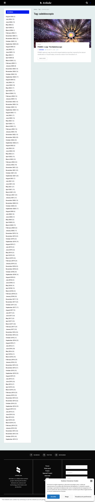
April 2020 (9, 222)
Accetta (53, 497)
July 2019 (9, 247)
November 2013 (10, 433)
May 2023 (9, 121)
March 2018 (9, 291)
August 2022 (9, 145)
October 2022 (10, 140)
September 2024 (11, 77)
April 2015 (9, 387)
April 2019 (9, 255)
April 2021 (9, 189)
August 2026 (9, 16)
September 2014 (11, 406)
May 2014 (9, 417)
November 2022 (10, 137)
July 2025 (9, 49)
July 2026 (9, 19)
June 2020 (9, 217)
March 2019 (9, 258)
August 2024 (9, 79)
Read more (42, 58)
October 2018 (10, 272)
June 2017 (9, 315)
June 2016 (9, 348)
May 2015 (9, 384)
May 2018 (9, 285)
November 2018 (10, 269)
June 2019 (9, 250)
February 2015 (10, 392)
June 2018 (9, 282)
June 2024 (9, 85)
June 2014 (9, 414)
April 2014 (9, 420)
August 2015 (9, 376)
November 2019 (10, 236)
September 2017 (11, 307)
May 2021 (9, 186)
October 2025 (10, 41)
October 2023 (10, 107)
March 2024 (9, 93)
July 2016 (9, 346)
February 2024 (10, 96)
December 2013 (10, 431)
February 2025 (10, 63)
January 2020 (10, 230)
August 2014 (9, 409)
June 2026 (9, 22)
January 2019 (10, 263)
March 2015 (9, 389)
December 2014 (10, 398)
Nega (67, 497)
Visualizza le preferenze (83, 497)
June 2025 (9, 52)
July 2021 (9, 181)
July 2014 (9, 412)
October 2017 (10, 304)
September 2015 (11, 373)
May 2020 (9, 219)
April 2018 (9, 288)
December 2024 (10, 69)
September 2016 (11, 340)
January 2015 (10, 395)
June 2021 (9, 184)
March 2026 (9, 30)
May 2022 (9, 154)
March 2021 (9, 192)
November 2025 (10, 38)
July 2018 (9, 280)
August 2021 (9, 178)
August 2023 (9, 112)
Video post (47, 468)
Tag (39, 9)
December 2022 (10, 134)
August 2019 (9, 244)
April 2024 (9, 90)
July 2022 (9, 148)
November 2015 (10, 368)
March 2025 (9, 60)
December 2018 (10, 266)
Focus (47, 466)
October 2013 (10, 436)
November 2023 (10, 104)
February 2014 (10, 425)
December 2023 (10, 101)
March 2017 (9, 324)
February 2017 (10, 326)
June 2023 (9, 118)
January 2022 (10, 165)
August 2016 (9, 343)
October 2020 (10, 206)
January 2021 (10, 197)
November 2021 (10, 170)
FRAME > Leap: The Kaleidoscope (50, 47)
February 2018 (10, 293)
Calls (47, 478)
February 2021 (10, 195)
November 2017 (10, 302)
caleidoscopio (45, 9)
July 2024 (9, 82)
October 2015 (10, 370)
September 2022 (11, 143)
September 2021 (11, 176)
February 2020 (10, 228)
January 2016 (10, 362)
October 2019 (10, 239)
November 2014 (10, 401)
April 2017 (9, 321)
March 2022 (9, 159)
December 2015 (10, 365)
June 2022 (9, 151)
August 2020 (9, 211)
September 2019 (11, 241)
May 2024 (9, 88)
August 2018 (9, 277)
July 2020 (9, 214)
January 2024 (10, 99)
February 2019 (10, 261)
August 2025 (9, 46)
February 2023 (10, 129)
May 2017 (9, 318)
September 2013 (11, 439)
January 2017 (10, 329)
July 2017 (9, 313)
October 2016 (10, 337)
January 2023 (10, 132)
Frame (39, 44)
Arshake (41, 49)
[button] (91, 481)
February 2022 (10, 162)
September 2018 (11, 274)
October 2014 (10, 403)
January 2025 (10, 66)
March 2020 (9, 225)
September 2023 (11, 110)
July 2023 (9, 115)
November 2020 (10, 203)
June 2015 (9, 381)
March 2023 (9, 126)
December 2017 (10, 299)
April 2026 (9, 27)
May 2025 (9, 55)
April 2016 (9, 354)
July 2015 (9, 379)
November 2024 (10, 71)
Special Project (47, 473)
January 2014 (10, 428)
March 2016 (9, 357)
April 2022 (9, 156)
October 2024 (10, 74)
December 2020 (10, 200)
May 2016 (9, 351)
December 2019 (10, 233)
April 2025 (9, 58)
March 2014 (9, 422)
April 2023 (9, 123)
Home (35, 9)
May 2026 (9, 25)
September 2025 (11, 44)
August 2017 (9, 310)
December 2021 (10, 167)
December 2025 (10, 36)
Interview (47, 475)
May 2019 (9, 252)
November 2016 (10, 335)
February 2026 (10, 33)
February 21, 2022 (50, 49)
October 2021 (10, 173)
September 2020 (11, 208)
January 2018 (10, 296)
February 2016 (10, 359)
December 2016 (10, 332)
